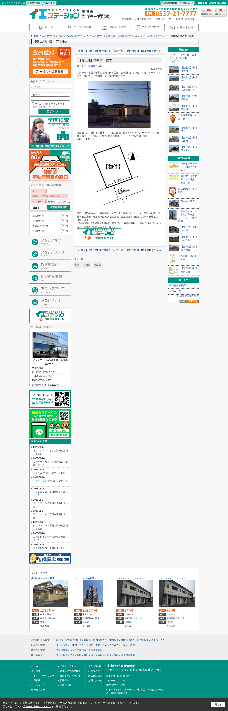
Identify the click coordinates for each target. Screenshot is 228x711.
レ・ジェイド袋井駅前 (85, 578)
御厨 (109, 655)
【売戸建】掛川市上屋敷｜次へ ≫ (143, 51)
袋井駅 (85, 622)
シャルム (37, 472)
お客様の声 (94, 671)
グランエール (40, 503)
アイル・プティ (41, 480)
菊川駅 (43, 622)
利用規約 (35, 680)
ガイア (36, 547)
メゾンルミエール (42, 492)
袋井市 (92, 618)
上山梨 (89, 645)
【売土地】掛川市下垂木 (95, 60)
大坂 (65, 645)
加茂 (114, 645)
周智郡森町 (143, 640)
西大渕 (105, 645)
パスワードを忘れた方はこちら (44, 107)
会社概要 (35, 671)
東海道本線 (62, 650)
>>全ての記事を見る (188, 296)
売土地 (97, 264)
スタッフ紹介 (95, 666)
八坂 (140, 618)
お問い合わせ (95, 680)
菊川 (72, 655)
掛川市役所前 (128, 655)
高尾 (97, 618)
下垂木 (73, 645)
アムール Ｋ (40, 514)
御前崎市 (114, 640)
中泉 (97, 645)
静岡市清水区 (128, 640)
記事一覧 (118, 50)
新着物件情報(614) (178, 285)
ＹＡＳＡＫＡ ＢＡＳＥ (130, 578)
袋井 (58, 655)
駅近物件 (64, 680)
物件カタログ (38, 690)
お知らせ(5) (175, 291)
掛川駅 (128, 622)
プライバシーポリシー (42, 675)
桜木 (93, 655)
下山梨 (122, 645)
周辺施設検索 (95, 675)
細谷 (116, 655)
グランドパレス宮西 (43, 525)
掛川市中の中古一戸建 (43, 578)
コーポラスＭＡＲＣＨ (44, 461)
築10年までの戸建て (70, 671)
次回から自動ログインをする (50, 104)
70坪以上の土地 (68, 666)
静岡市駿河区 (100, 640)
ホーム (34, 666)
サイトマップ (38, 685)
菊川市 (78, 640)
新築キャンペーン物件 (71, 675)
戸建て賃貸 (65, 685)
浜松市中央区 (158, 640)
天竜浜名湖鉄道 (78, 650)
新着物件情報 (95, 65)
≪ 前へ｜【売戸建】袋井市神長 (94, 51)
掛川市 (50, 618)
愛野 (81, 645)
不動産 (86, 264)
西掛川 (101, 655)
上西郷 (131, 645)
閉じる (218, 704)
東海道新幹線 (95, 650)
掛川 (77, 264)
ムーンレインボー (42, 536)
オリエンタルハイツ (43, 450)
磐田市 (87, 640)
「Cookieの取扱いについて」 (37, 706)
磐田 (79, 655)
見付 (58, 645)
